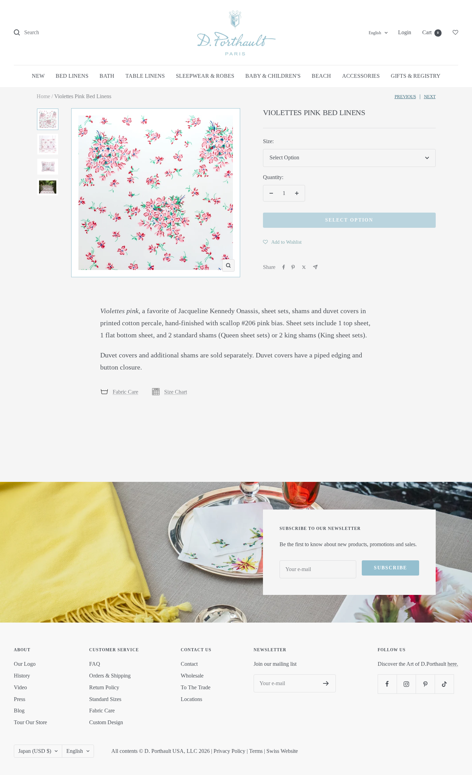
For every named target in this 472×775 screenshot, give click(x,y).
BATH (107, 76)
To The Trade (195, 687)
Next (430, 96)
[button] (282, 242)
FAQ (94, 664)
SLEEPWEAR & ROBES (205, 76)
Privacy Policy (229, 751)
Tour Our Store (30, 722)
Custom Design (106, 722)
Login (404, 32)
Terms (256, 751)
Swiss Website (282, 751)
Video (20, 687)
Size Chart (175, 392)
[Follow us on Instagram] (406, 683)
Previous (405, 96)
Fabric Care (125, 392)
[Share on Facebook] (283, 267)
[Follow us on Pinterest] (425, 683)
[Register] (326, 683)
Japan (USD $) (34, 751)
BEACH (321, 76)
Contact (189, 664)
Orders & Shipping (110, 676)
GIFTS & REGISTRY (416, 76)
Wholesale (192, 676)
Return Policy (104, 687)
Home (43, 96)
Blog (19, 710)
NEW (38, 76)
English (375, 32)
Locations (191, 699)
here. (452, 664)
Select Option (349, 220)
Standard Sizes (105, 699)
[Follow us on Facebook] (387, 683)
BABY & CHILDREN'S (273, 76)
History (22, 676)
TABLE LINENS (145, 76)
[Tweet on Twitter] (304, 267)
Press (19, 699)
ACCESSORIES (361, 76)
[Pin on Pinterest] (293, 267)
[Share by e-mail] (315, 267)
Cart (430, 32)
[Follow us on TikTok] (444, 683)
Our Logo (25, 664)
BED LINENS (72, 76)
